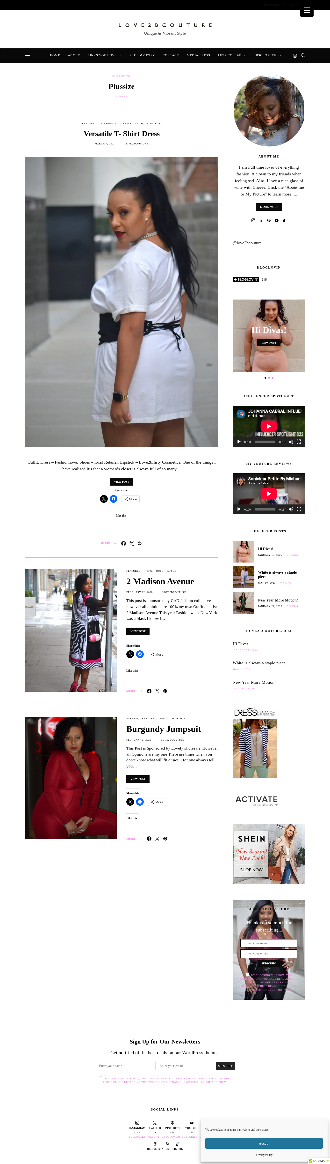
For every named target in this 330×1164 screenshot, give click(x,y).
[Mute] (291, 441)
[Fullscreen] (298, 441)
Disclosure (231, 5)
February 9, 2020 (138, 739)
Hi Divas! (269, 330)
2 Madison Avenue (160, 581)
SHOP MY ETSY (113, 5)
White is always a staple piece (259, 663)
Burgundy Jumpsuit (163, 729)
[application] (269, 426)
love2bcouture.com (268, 631)
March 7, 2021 (105, 143)
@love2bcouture (247, 242)
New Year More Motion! (278, 600)
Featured (89, 123)
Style (171, 571)
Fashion (132, 718)
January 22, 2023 (270, 606)
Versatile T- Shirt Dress (122, 133)
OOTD (139, 123)
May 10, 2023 (267, 582)
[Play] (239, 441)
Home (30, 5)
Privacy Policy (264, 1154)
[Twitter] (261, 220)
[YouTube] (276, 220)
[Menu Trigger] (307, 10)
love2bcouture (136, 143)
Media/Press (169, 5)
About (49, 5)
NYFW (148, 571)
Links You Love (78, 5)
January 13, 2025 (270, 555)
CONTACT (141, 5)
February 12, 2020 (139, 592)
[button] (265, 378)
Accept (264, 1143)
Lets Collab (201, 5)
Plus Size (154, 123)
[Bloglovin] (284, 220)
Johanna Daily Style (116, 123)
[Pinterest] (268, 220)
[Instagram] (295, 56)
